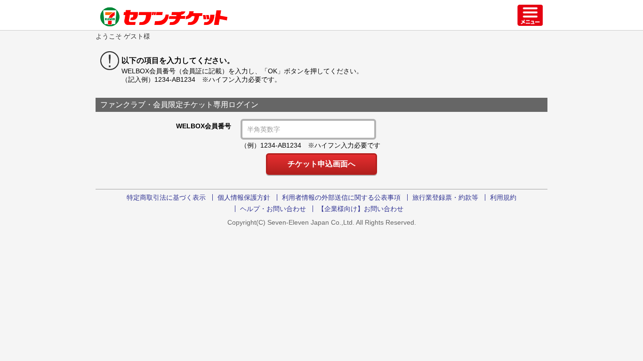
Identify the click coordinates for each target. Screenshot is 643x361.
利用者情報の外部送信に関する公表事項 (341, 197)
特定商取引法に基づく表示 (166, 197)
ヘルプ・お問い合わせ (273, 208)
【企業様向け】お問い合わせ (360, 208)
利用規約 (503, 197)
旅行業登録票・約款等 (445, 197)
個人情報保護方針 (243, 197)
